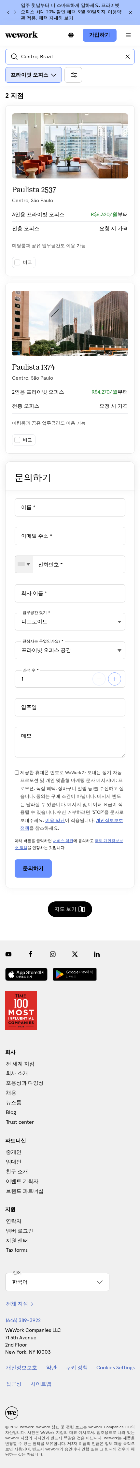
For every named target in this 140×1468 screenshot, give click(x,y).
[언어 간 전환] (70, 35)
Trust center (20, 1122)
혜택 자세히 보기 (56, 18)
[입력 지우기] (127, 56)
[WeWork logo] (21, 34)
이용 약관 (55, 820)
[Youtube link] (8, 954)
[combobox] (24, 564)
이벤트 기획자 (22, 1181)
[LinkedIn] (97, 954)
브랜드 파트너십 (25, 1191)
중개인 (13, 1152)
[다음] (15, 12)
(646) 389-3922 (23, 1320)
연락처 (13, 1221)
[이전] (8, 12)
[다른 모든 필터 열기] (73, 75)
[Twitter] (75, 954)
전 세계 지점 (20, 1063)
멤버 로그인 (19, 1231)
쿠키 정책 (77, 1367)
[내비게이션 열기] (128, 35)
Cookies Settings (115, 1367)
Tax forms (17, 1250)
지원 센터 (17, 1240)
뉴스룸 (13, 1102)
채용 (11, 1092)
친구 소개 (17, 1171)
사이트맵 (41, 1384)
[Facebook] (30, 954)
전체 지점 (17, 1303)
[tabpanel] (70, 273)
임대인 (13, 1162)
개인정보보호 (21, 1367)
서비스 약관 (63, 841)
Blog (11, 1112)
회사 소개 (17, 1073)
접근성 (13, 1384)
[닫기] (130, 12)
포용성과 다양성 (25, 1083)
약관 (51, 1367)
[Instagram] (52, 954)
